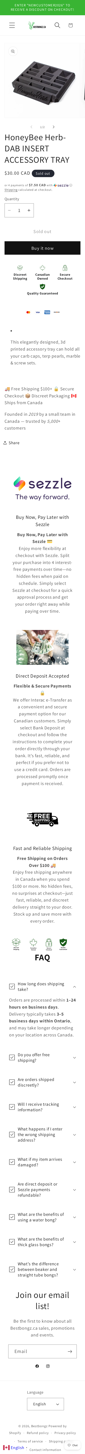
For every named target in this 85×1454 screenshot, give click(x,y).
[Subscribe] (70, 1351)
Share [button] (14, 442)
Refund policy (37, 1433)
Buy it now (42, 248)
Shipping (11, 190)
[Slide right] (53, 127)
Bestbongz (39, 1426)
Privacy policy (65, 1433)
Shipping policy (61, 1441)
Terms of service (30, 1441)
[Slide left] (31, 127)
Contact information (45, 1450)
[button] (12, 25)
